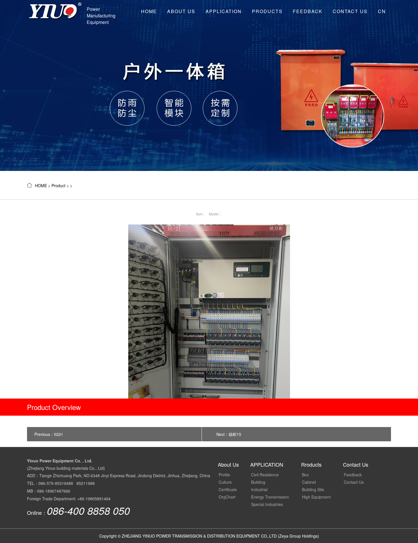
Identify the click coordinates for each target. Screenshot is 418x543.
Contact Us (350, 11)
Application (224, 11)
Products (267, 11)
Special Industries (267, 504)
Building (258, 482)
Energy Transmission (270, 497)
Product (58, 185)
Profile (224, 474)
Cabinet (309, 482)
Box (305, 474)
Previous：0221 (48, 434)
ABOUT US (181, 11)
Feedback (307, 11)
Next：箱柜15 (228, 434)
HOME (149, 11)
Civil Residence (265, 474)
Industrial (259, 489)
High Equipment (316, 497)
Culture (225, 482)
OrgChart (227, 497)
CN (382, 11)
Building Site (313, 489)
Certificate (228, 489)
